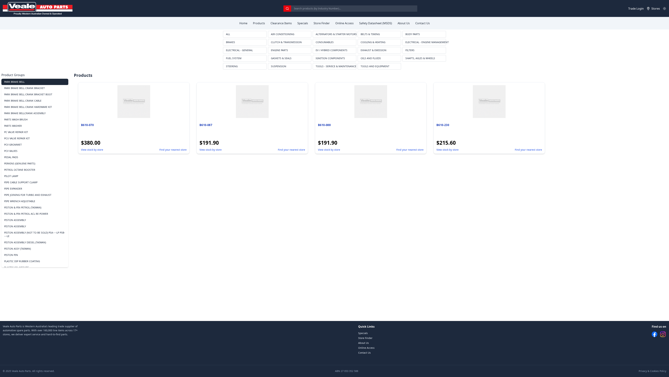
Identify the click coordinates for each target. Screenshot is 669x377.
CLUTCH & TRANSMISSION (286, 42)
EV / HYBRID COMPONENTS (331, 50)
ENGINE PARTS (279, 50)
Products (259, 23)
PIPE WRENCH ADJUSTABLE (19, 201)
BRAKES (230, 42)
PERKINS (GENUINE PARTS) (19, 163)
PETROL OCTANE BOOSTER (19, 169)
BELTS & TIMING (370, 34)
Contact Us (422, 23)
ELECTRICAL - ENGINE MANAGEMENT (425, 42)
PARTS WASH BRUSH (16, 119)
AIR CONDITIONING (282, 34)
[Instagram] (663, 334)
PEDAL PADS (11, 157)
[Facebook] (654, 334)
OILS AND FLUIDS (371, 58)
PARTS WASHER (13, 125)
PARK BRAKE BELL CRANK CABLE (22, 100)
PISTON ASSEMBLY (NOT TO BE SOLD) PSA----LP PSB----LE (34, 234)
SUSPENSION (278, 66)
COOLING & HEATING (373, 42)
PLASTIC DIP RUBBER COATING (22, 261)
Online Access (344, 23)
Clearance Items (281, 23)
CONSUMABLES (325, 42)
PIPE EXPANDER (13, 188)
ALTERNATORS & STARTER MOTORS (336, 34)
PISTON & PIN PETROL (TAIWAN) (22, 207)
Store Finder (322, 23)
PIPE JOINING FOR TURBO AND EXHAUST (27, 195)
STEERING (232, 66)
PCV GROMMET (13, 144)
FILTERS (409, 50)
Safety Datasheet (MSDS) (375, 23)
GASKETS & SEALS (281, 58)
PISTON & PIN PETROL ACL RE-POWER (26, 213)
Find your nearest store (173, 149)
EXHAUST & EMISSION (373, 50)
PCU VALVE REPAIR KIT (17, 138)
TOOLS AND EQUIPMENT (375, 66)
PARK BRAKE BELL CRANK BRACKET (24, 88)
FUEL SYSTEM (233, 58)
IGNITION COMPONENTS (330, 58)
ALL (228, 34)
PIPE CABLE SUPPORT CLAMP (20, 182)
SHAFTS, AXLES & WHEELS (420, 58)
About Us (404, 23)
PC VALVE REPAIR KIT (16, 132)
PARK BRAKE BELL (14, 81)
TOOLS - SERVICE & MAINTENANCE (336, 66)
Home (243, 23)
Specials (302, 23)
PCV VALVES (10, 151)
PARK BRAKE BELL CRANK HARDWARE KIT (28, 107)
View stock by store (92, 149)
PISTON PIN (11, 255)
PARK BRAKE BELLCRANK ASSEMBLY (25, 113)
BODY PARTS (412, 34)
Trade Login (636, 8)
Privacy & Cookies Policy (652, 371)
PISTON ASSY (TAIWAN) (17, 248)
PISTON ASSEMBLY (15, 220)
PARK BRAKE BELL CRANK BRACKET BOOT (28, 94)
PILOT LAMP (11, 176)
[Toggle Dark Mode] (664, 8)
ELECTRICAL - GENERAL (239, 50)
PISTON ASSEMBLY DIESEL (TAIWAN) (25, 242)
